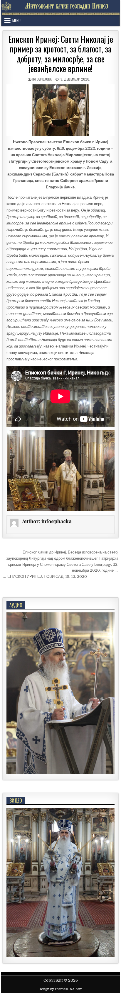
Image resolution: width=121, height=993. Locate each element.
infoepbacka (42, 78)
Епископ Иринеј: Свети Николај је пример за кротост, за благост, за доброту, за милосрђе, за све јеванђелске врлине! (60, 54)
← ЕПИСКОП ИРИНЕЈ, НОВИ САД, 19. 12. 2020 (45, 576)
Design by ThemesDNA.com (60, 989)
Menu (16, 20)
